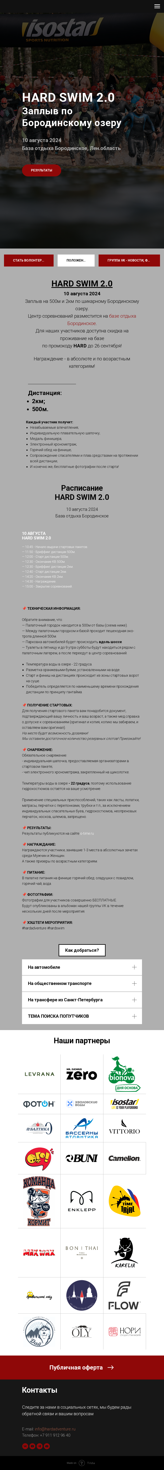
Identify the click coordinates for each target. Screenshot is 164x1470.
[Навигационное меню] (157, 6)
